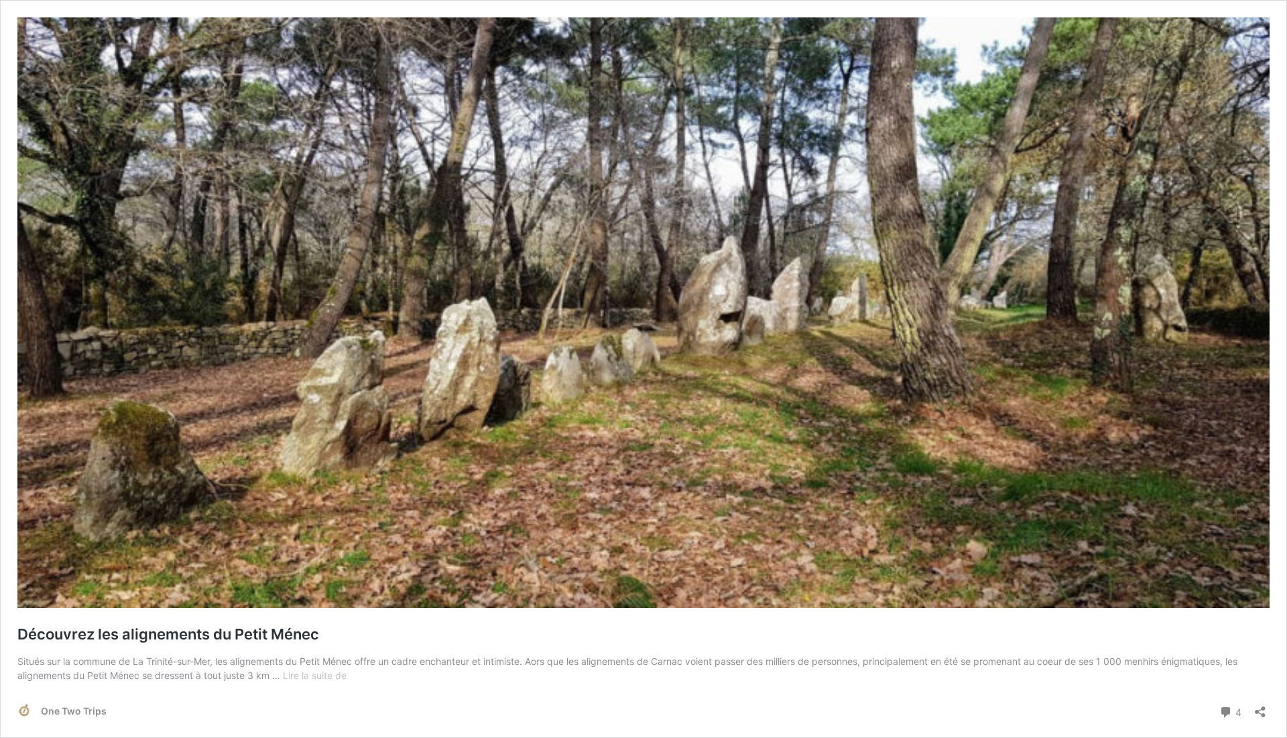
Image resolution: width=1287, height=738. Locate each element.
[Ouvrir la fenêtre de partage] (1260, 707)
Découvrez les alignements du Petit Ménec (168, 634)
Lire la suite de (315, 675)
